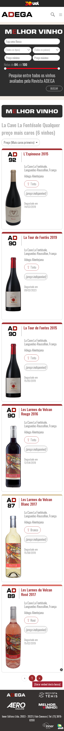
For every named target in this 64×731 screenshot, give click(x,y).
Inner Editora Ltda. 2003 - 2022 (17, 716)
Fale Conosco (41, 716)
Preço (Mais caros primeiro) (19, 142)
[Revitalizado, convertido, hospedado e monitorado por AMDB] (60, 726)
